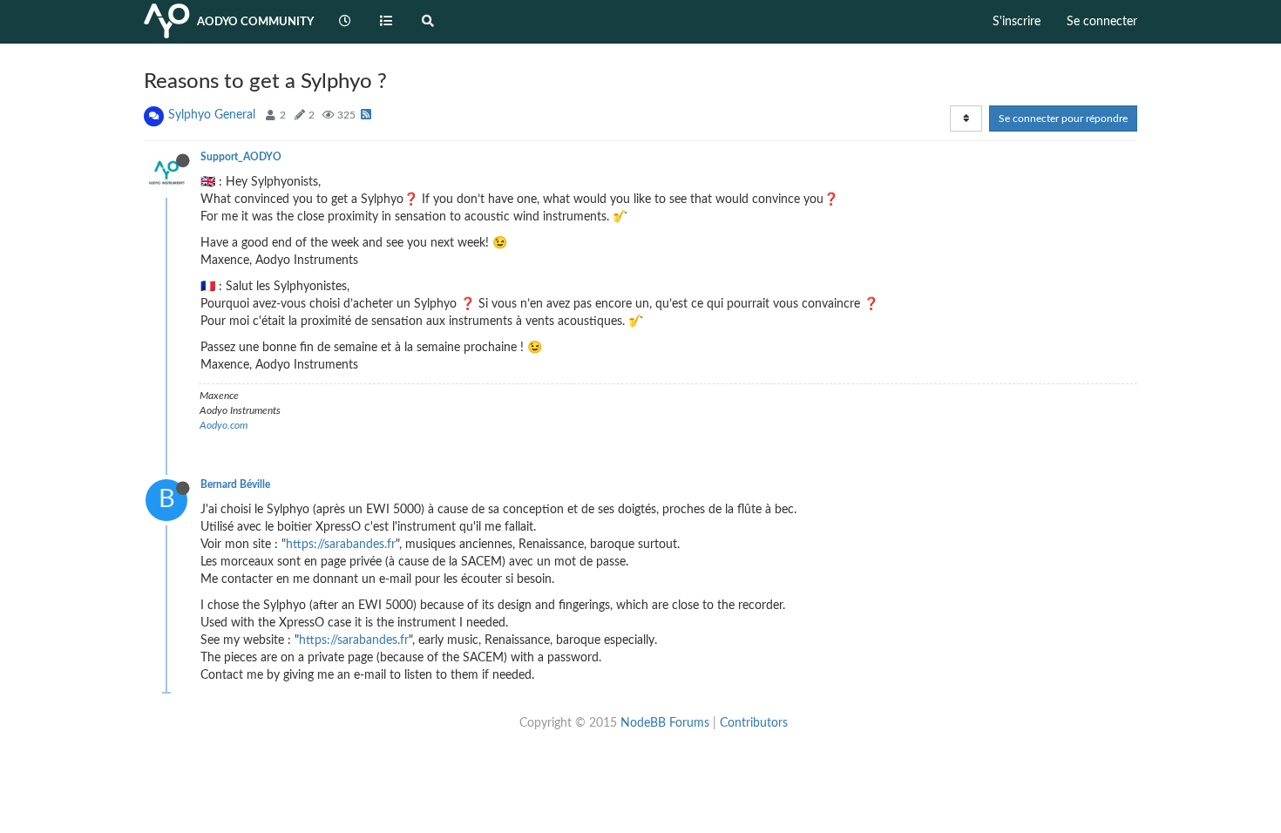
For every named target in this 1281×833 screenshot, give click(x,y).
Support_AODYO (240, 157)
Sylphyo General (211, 115)
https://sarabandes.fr (341, 544)
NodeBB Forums (664, 723)
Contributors (754, 723)
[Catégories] (387, 22)
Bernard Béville (235, 484)
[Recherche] (428, 22)
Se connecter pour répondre (1063, 118)
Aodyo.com (223, 425)
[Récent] (345, 22)
